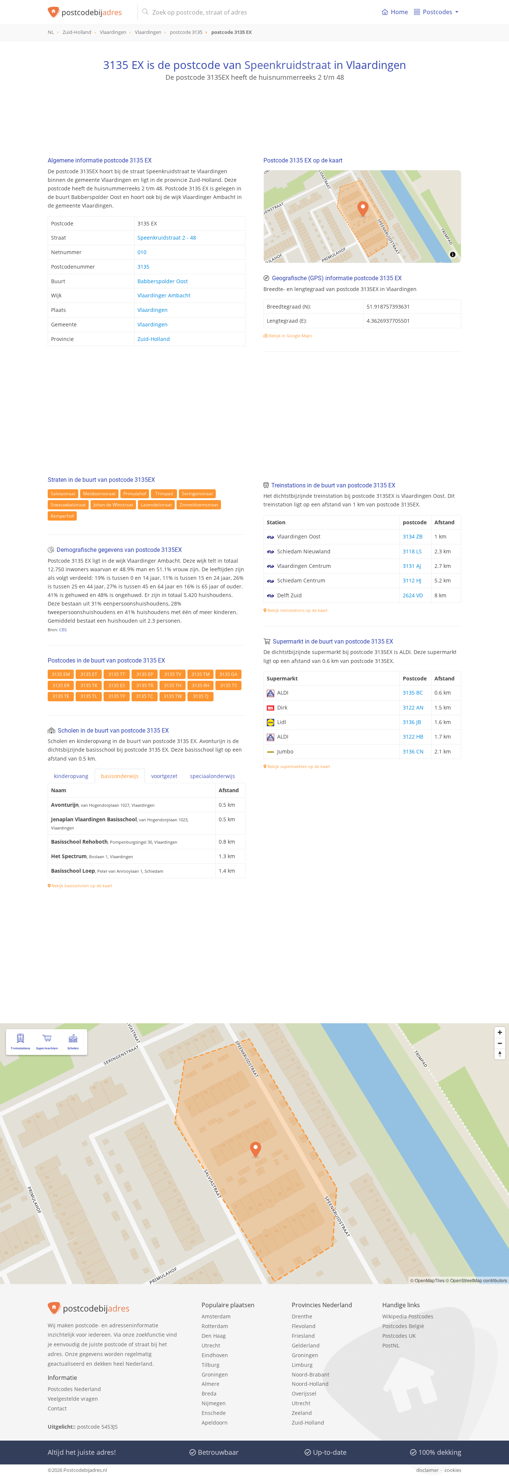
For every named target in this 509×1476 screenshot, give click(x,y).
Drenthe (302, 1316)
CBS (63, 629)
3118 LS (412, 551)
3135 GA (228, 674)
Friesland (303, 1335)
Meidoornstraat (99, 493)
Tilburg (210, 1364)
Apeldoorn (215, 1422)
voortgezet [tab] (164, 776)
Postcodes (437, 12)
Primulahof (134, 493)
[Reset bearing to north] (499, 1054)
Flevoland (304, 1326)
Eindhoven (215, 1355)
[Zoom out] (499, 1043)
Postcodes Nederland (74, 1389)
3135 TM (201, 674)
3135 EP (144, 674)
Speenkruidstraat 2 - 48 (166, 237)
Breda (209, 1393)
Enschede (214, 1412)
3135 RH (200, 685)
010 (141, 252)
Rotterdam (215, 1326)
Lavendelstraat (156, 505)
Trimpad (164, 493)
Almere (210, 1383)
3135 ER (61, 685)
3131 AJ (412, 565)
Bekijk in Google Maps (290, 335)
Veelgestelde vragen (73, 1398)
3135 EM (61, 674)
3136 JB (412, 722)
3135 (143, 266)
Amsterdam (216, 1316)
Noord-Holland (310, 1383)
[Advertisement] (254, 115)
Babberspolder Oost (162, 281)
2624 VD (413, 595)
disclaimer (427, 1470)
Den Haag (214, 1335)
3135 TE (61, 696)
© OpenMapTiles (427, 1280)
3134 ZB (413, 536)
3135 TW (173, 696)
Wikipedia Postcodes (407, 1316)
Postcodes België (403, 1326)
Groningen (215, 1374)
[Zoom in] (499, 1032)
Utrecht (211, 1345)
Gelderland (306, 1345)
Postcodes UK (399, 1335)
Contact (57, 1408)
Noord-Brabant (310, 1374)
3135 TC (144, 696)
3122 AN (413, 707)
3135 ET (88, 674)
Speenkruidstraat (287, 64)
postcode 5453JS (97, 1426)
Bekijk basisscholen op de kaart (81, 885)
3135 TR (144, 685)
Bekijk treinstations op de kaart (297, 610)
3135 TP (116, 696)
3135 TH (172, 685)
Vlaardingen (152, 309)
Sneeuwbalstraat (68, 505)
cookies (453, 1470)
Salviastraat (63, 493)
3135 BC (413, 692)
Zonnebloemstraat (199, 505)
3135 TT (116, 674)
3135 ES (116, 685)
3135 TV (172, 674)
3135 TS (228, 685)
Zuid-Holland (153, 338)
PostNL (390, 1345)
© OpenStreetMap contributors (476, 1280)
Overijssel (304, 1393)
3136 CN (413, 751)
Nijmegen (214, 1403)
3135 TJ (200, 696)
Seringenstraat (197, 493)
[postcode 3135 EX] (90, 12)
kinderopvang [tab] (71, 776)
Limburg (302, 1364)
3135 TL (88, 696)
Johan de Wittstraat (113, 505)
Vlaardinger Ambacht (163, 295)
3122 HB (413, 736)
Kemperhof (62, 516)
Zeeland (302, 1412)
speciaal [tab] (212, 776)
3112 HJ (412, 580)
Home (399, 12)
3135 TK (88, 685)
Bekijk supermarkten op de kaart (298, 766)
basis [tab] (120, 776)
